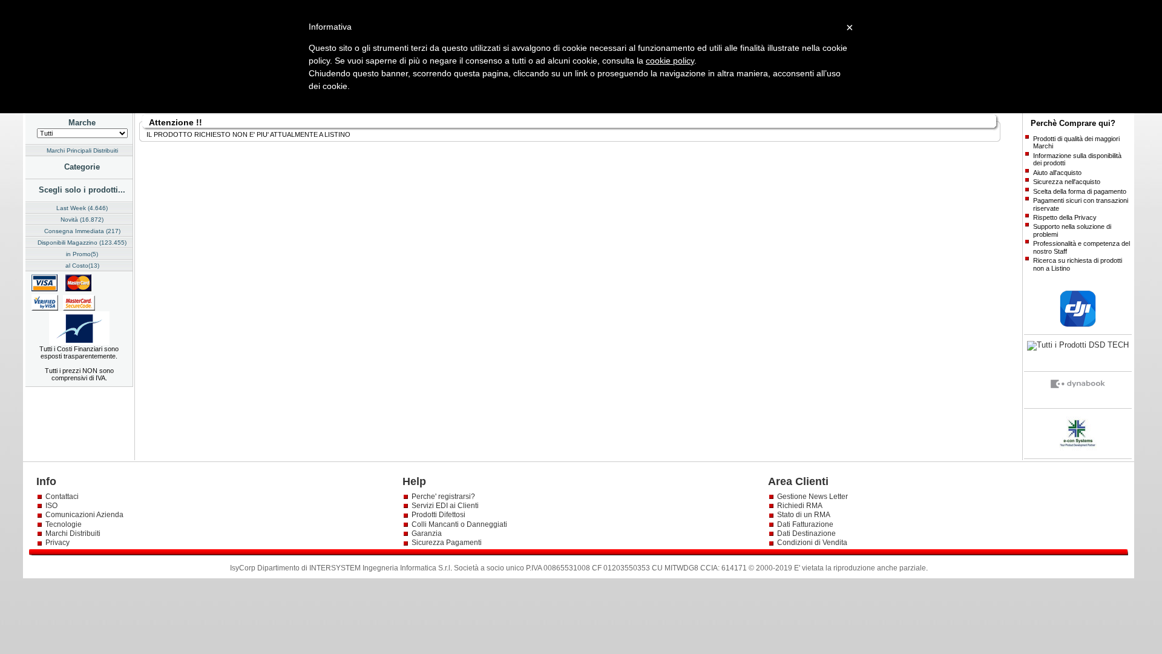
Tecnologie (63, 524)
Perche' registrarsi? (443, 496)
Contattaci (62, 496)
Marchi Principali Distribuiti (82, 150)
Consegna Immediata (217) (82, 231)
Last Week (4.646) (82, 208)
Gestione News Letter (812, 496)
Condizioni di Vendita (812, 542)
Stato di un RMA (803, 514)
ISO (51, 505)
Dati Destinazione (806, 533)
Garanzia (427, 533)
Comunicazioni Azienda (84, 514)
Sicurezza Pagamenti (447, 542)
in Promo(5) (82, 254)
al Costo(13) (82, 265)
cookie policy (670, 60)
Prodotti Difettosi (438, 514)
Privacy (58, 542)
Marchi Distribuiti (72, 533)
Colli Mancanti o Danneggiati (459, 524)
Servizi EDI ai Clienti (445, 505)
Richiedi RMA (799, 505)
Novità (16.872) (82, 219)
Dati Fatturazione (805, 524)
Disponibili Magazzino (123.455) (82, 242)
